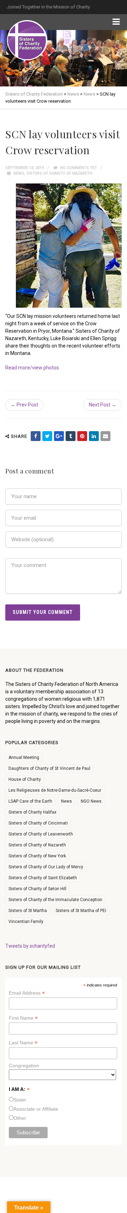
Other (19, 1118)
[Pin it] (82, 436)
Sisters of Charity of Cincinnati (38, 823)
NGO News (91, 801)
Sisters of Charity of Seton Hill (37, 888)
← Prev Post (24, 405)
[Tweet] (47, 436)
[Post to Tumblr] (70, 436)
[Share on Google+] (59, 436)
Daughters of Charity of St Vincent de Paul (49, 768)
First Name (23, 1018)
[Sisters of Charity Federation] (27, 40)
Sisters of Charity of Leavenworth (40, 834)
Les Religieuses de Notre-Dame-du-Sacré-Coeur (54, 790)
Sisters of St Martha (27, 910)
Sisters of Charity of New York (37, 855)
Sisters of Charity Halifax (32, 812)
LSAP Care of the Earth (30, 801)
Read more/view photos (32, 367)
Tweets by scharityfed (30, 946)
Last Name (23, 1042)
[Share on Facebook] (36, 436)
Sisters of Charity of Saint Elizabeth (42, 877)
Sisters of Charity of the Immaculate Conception (55, 899)
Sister (19, 1100)
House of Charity (24, 779)
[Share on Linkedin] (94, 436)
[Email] (105, 436)
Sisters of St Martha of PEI (81, 910)
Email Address (27, 993)
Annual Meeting (23, 757)
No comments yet (78, 167)
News (18, 173)
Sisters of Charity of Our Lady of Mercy (45, 866)
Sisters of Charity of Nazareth (59, 173)
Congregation (24, 1065)
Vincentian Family (25, 921)
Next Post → (102, 405)
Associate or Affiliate (35, 1109)
